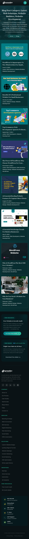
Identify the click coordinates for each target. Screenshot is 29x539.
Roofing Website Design (13, 203)
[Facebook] (2, 385)
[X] (14, 385)
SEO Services (5, 424)
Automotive (5, 477)
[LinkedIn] (10, 385)
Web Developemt (11, 134)
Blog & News (5, 404)
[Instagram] (6, 385)
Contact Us (5, 410)
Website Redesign (7, 451)
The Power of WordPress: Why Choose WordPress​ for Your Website (13, 163)
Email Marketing (6, 457)
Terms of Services (18, 535)
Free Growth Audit (7, 487)
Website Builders (20, 69)
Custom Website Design (8, 444)
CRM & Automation (7, 437)
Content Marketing (7, 454)
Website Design (10, 101)
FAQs (3, 407)
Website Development (8, 71)
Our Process (5, 395)
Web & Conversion (7, 421)
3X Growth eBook (6, 490)
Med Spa (4, 471)
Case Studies (5, 398)
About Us (4, 392)
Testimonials (5, 401)
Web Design (5, 236)
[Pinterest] (17, 385)
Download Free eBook (12, 357)
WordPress (5, 171)
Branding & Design (7, 418)
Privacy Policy (10, 535)
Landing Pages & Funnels (9, 447)
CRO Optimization (7, 460)
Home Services (6, 474)
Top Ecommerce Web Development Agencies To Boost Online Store (13, 129)
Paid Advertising (6, 431)
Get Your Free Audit (11, 333)
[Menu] (25, 2)
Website (4, 270)
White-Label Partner (7, 463)
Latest (4, 69)
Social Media (5, 434)
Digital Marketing (6, 427)
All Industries (5, 480)
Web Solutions (10, 69)
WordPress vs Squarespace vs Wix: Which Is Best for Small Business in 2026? (13, 65)
